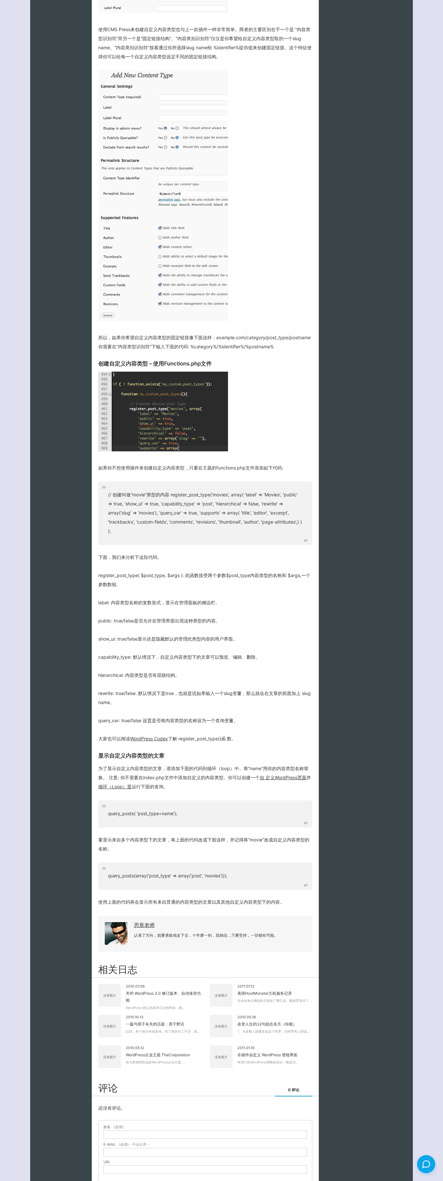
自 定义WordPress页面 (283, 777)
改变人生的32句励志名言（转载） (267, 1024)
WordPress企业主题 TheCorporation (158, 1054)
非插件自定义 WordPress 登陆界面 (267, 1054)
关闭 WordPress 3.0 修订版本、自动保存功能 (163, 997)
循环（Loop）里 (115, 786)
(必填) (113, 1127)
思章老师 (144, 925)
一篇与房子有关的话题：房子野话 (155, 1024)
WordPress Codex (149, 738)
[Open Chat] (426, 1164)
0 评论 (293, 1089)
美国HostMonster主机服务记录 (264, 993)
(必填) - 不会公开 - (126, 1144)
